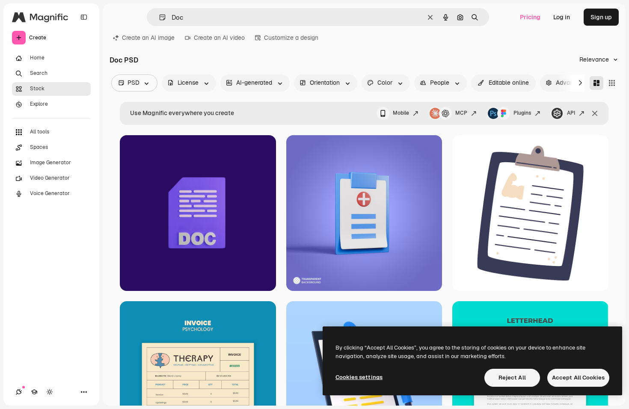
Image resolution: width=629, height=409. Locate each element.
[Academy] (34, 392)
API (571, 113)
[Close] (594, 113)
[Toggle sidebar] (84, 17)
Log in (561, 17)
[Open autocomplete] (159, 17)
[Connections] (19, 392)
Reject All (512, 377)
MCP (461, 113)
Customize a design (291, 37)
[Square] (612, 83)
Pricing (530, 17)
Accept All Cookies (578, 377)
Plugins (522, 113)
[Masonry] (596, 83)
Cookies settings (359, 377)
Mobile (401, 113)
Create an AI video (219, 37)
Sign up (601, 17)
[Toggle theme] (49, 392)
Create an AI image (148, 37)
